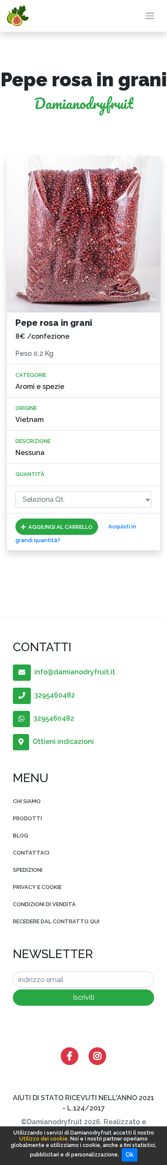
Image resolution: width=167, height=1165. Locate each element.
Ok (129, 1154)
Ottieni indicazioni (61, 741)
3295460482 (53, 695)
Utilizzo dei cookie (43, 1139)
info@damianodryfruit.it (73, 672)
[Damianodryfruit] (18, 15)
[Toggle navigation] (150, 16)
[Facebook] (69, 1056)
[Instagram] (97, 1056)
